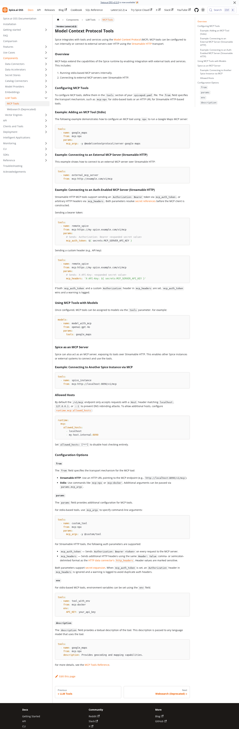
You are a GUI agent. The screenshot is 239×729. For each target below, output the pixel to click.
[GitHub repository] (196, 10)
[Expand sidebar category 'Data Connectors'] (46, 63)
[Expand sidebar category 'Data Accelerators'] (46, 69)
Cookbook (76, 10)
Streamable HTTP (142, 43)
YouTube (182, 10)
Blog (61, 10)
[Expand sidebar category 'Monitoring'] (46, 143)
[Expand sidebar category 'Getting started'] (46, 29)
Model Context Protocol (127, 39)
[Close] (234, 2)
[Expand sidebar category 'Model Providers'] (46, 86)
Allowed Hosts (207, 78)
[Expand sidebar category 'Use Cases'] (46, 52)
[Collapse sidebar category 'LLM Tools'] (46, 97)
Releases (50, 10)
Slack (167, 10)
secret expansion (95, 567)
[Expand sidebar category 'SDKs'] (46, 154)
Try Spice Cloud (140, 10)
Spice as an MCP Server (209, 65)
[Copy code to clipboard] (185, 128)
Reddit (92, 716)
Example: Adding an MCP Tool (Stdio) (214, 32)
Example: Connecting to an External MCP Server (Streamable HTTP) (216, 41)
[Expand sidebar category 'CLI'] (46, 149)
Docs (30, 10)
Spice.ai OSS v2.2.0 (110, 2)
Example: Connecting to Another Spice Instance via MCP (215, 72)
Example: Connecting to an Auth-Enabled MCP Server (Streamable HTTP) (216, 53)
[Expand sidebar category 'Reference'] (46, 160)
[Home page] (58, 19)
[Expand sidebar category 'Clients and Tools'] (46, 126)
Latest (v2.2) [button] (118, 10)
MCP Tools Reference (97, 664)
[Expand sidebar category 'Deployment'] (46, 132)
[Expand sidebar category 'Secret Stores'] (46, 75)
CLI (24, 726)
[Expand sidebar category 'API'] (46, 120)
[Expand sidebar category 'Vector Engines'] (46, 115)
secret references (145, 201)
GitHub (159, 721)
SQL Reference (94, 10)
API (39, 10)
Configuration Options (208, 82)
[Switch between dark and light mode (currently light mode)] (202, 9)
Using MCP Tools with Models (212, 61)
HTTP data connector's (110, 560)
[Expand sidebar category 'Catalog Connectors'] (46, 80)
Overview (202, 21)
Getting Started (31, 716)
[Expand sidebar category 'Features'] (46, 46)
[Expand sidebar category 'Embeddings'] (46, 92)
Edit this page (67, 676)
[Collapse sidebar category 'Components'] (46, 58)
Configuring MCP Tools (209, 26)
